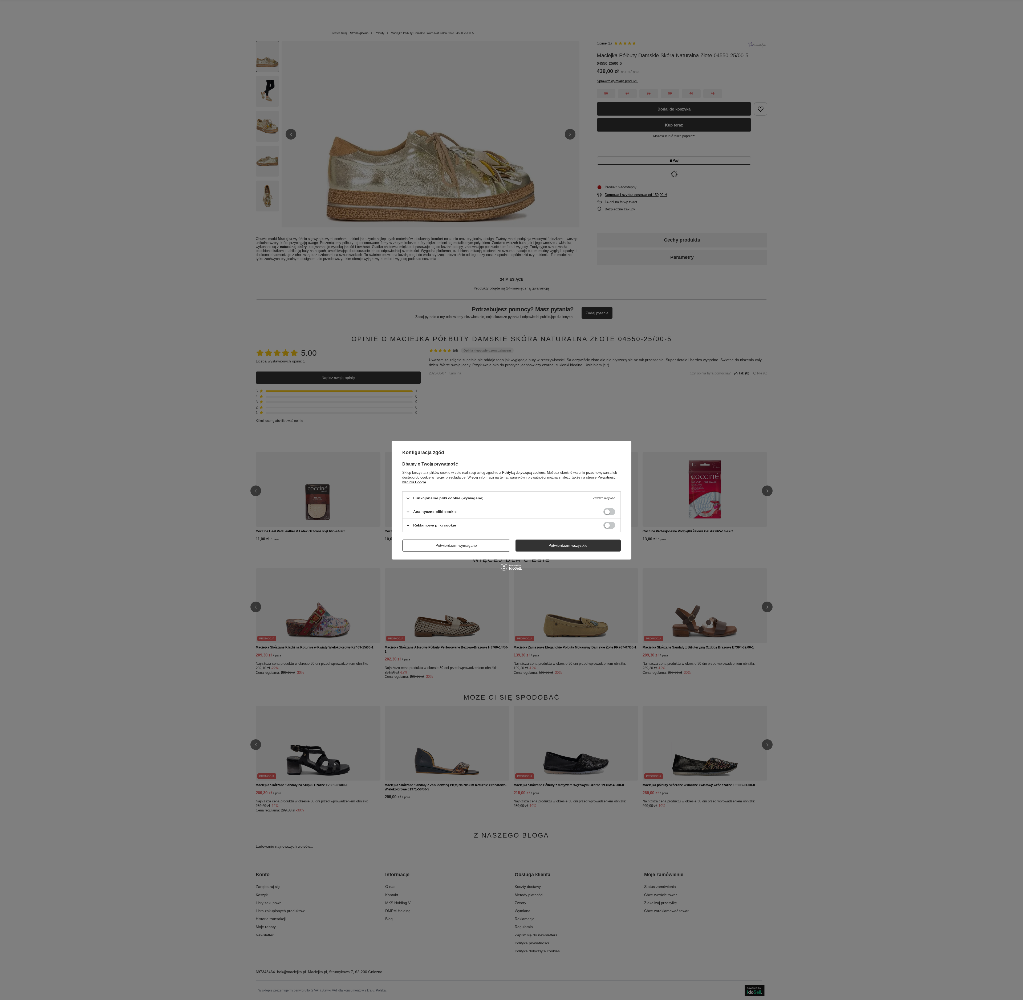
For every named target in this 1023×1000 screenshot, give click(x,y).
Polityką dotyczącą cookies (523, 472)
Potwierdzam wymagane (456, 545)
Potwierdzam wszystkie (568, 545)
